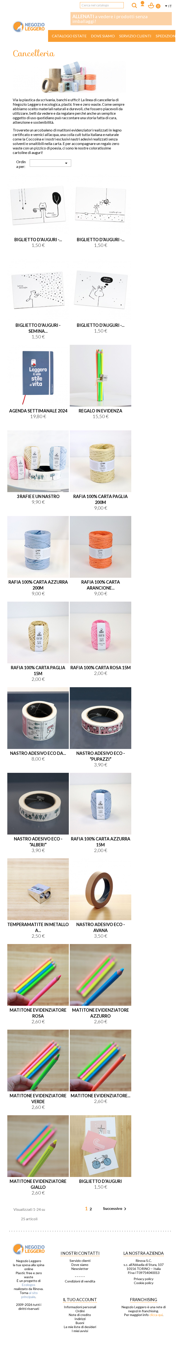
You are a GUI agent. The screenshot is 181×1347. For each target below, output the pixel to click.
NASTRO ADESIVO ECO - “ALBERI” (38, 841)
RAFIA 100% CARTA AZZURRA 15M (100, 841)
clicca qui (156, 1315)
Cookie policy (143, 1283)
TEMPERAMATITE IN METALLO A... (38, 927)
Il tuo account (80, 1299)
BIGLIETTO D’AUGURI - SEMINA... (38, 328)
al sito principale (29, 1295)
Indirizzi (80, 1319)
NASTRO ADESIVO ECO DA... (38, 753)
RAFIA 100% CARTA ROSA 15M (100, 667)
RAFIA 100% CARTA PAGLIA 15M (38, 670)
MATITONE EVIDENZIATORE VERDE (38, 1098)
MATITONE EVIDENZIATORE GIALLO (38, 1184)
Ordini (80, 1311)
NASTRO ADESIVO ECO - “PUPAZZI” (100, 756)
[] (134, 5)
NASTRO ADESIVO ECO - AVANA (100, 927)
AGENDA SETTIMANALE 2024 (38, 410)
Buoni (80, 1323)
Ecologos (28, 1285)
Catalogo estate (69, 36)
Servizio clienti (135, 36)
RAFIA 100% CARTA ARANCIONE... (100, 584)
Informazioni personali (80, 1307)
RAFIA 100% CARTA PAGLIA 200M (100, 499)
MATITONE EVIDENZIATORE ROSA (38, 1013)
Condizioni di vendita (80, 1281)
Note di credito (80, 1315)
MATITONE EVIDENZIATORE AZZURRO (100, 1013)
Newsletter (79, 1269)
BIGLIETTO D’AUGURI (100, 1181)
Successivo (115, 1209)
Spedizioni (166, 36)
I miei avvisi (80, 1331)
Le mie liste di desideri (80, 1327)
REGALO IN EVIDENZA (100, 410)
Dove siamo (103, 36)
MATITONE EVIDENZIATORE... (100, 1095)
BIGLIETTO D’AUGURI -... (38, 239)
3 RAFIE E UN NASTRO (38, 496)
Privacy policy (143, 1279)
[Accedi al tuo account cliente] (142, 4)
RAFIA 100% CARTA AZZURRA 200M (38, 584)
